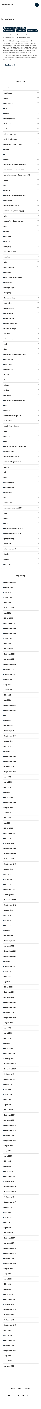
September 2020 (10, 736)
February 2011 (9, 992)
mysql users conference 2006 (21, 195)
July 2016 (7, 777)
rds (21, 262)
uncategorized (21, 119)
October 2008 (9, 1135)
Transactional (21, 30)
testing (21, 554)
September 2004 (10, 1351)
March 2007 (8, 1233)
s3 (21, 472)
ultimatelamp (21, 487)
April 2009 (7, 1105)
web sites (21, 124)
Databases (7, 28)
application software (21, 426)
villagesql (21, 293)
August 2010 (8, 1023)
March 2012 (8, 936)
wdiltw (21, 390)
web (21, 129)
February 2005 (9, 1340)
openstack (21, 201)
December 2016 (10, 756)
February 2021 (9, 731)
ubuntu (21, 385)
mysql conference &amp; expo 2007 (21, 175)
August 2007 (8, 1207)
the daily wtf (21, 370)
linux (21, 108)
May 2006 (7, 1284)
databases (21, 93)
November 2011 (10, 956)
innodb (21, 375)
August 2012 (8, 910)
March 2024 (8, 649)
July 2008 (7, 1151)
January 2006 (9, 1304)
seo (21, 477)
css (21, 513)
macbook (21, 395)
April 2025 (7, 613)
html (21, 349)
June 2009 (8, 1094)
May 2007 (7, 1223)
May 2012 (7, 925)
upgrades (21, 564)
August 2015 (8, 808)
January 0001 (9, 1366)
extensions (21, 303)
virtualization (21, 318)
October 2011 (9, 961)
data (21, 226)
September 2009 (10, 1079)
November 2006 (10, 1253)
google (21, 160)
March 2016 (8, 797)
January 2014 (9, 843)
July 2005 (7, 1330)
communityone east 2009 (21, 508)
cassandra (21, 503)
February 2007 (9, 1238)
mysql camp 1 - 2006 (21, 206)
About (20, 1388)
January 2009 (9, 1120)
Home (13, 1388)
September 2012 (10, 905)
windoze (21, 190)
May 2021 (7, 715)
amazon (21, 334)
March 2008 (8, 1171)
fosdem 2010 (21, 452)
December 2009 (10, 1064)
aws (21, 431)
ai (21, 498)
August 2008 (8, 1146)
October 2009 (9, 1074)
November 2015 (10, 802)
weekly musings (21, 329)
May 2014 (7, 838)
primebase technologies (21, 277)
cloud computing (21, 134)
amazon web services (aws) (21, 170)
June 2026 (8, 598)
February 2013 (9, 890)
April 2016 (7, 792)
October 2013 (9, 859)
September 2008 (10, 1141)
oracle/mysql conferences (21, 221)
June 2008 (8, 1156)
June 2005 (8, 1335)
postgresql (21, 364)
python (21, 467)
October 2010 (9, 1012)
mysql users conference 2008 (21, 165)
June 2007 (8, 1217)
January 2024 (9, 659)
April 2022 (7, 700)
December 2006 (10, 1248)
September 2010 (10, 1018)
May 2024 (7, 644)
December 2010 (10, 1002)
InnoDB (15, 28)
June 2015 (8, 813)
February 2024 (9, 654)
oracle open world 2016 (21, 533)
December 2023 (10, 664)
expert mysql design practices (21, 446)
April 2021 (7, 721)
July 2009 (7, 1089)
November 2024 (10, 633)
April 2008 (7, 1166)
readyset (21, 544)
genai (21, 518)
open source (21, 103)
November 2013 (10, 854)
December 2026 (10, 582)
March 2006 (8, 1294)
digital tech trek (21, 252)
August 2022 (8, 680)
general (21, 98)
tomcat (21, 559)
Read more (9, 65)
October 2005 (9, 1320)
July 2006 (7, 1274)
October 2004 (9, 1345)
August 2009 (8, 1084)
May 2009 (7, 1100)
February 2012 (9, 941)
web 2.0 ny (21, 421)
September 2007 (10, 1202)
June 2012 (8, 920)
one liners (21, 257)
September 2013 (10, 864)
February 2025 (9, 623)
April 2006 (7, 1289)
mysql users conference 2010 (21, 400)
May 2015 (7, 818)
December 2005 (10, 1310)
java (21, 154)
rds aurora (21, 282)
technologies (21, 482)
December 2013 (10, 849)
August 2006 (8, 1269)
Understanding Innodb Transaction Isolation (16, 35)
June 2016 (8, 782)
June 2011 (8, 972)
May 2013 (7, 884)
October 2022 (9, 669)
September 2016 (10, 772)
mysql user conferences (21, 144)
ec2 (21, 344)
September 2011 (10, 966)
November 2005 (10, 1315)
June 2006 (8, 1279)
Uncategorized (32, 30)
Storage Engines (9, 30)
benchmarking (21, 298)
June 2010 (8, 1033)
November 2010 (10, 1007)
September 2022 (10, 674)
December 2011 (10, 951)
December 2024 (10, 628)
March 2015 (8, 828)
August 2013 (8, 869)
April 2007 (7, 1228)
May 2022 (7, 695)
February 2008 (9, 1176)
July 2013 (7, 874)
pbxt (21, 216)
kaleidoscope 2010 (21, 323)
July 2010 (7, 1028)
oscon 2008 (21, 359)
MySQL (22, 28)
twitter (21, 380)
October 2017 (9, 751)
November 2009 (10, 1069)
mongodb (21, 272)
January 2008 (9, 1182)
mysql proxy (21, 313)
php (21, 405)
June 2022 (8, 690)
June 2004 (8, 1361)
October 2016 (9, 767)
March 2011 (8, 987)
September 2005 (10, 1325)
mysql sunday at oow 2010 (21, 528)
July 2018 (7, 746)
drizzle (21, 149)
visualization (21, 493)
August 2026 (8, 587)
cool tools (21, 236)
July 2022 (7, 685)
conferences (21, 267)
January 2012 (9, 946)
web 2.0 (21, 242)
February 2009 (9, 1115)
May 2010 (7, 1038)
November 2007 (10, 1192)
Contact (27, 1388)
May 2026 (7, 603)
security (21, 411)
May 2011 (7, 977)
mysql (21, 88)
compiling (21, 247)
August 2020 (8, 741)
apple (21, 180)
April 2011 (7, 982)
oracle (21, 113)
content (21, 436)
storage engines (21, 288)
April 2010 (7, 1043)
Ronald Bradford (7, 5)
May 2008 (7, 1161)
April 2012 (7, 931)
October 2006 (9, 1258)
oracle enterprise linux (21, 462)
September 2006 (10, 1264)
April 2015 (7, 823)
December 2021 (10, 705)
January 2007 (9, 1243)
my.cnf (21, 523)
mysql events (21, 308)
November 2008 (10, 1130)
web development (21, 139)
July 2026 (7, 592)
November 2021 (10, 710)
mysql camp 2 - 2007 (21, 457)
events (21, 441)
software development (21, 416)
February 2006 (9, 1299)
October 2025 (9, 608)
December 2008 (10, 1125)
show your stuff (21, 549)
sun (21, 185)
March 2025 (8, 618)
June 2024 (8, 639)
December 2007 (10, 1187)
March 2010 (8, 1048)
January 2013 (9, 895)
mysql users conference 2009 (21, 354)
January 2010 (9, 1059)
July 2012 (7, 915)
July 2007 (7, 1212)
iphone (21, 231)
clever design (21, 339)
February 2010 (9, 1053)
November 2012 (10, 900)
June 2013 (8, 879)
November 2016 (10, 761)
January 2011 (9, 997)
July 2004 (7, 1356)
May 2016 (7, 787)
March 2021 (8, 726)
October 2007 (9, 1197)
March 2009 (8, 1110)
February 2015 (9, 833)
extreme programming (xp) (21, 211)
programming (21, 539)
